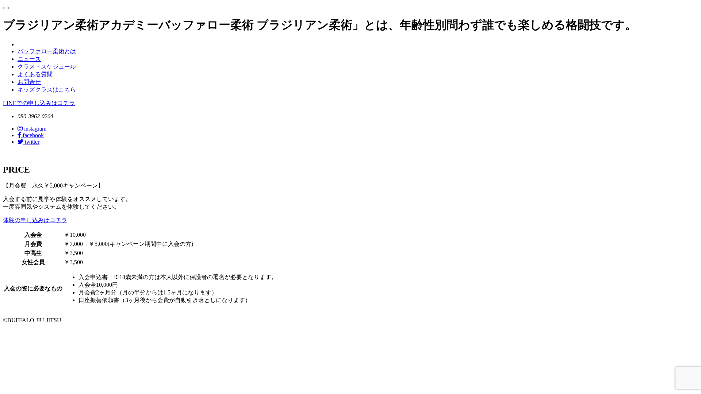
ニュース (29, 59)
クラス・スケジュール (47, 66)
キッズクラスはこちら (47, 89)
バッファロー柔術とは (47, 51)
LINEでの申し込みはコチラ (39, 103)
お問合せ (29, 82)
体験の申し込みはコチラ (35, 220)
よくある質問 (35, 74)
